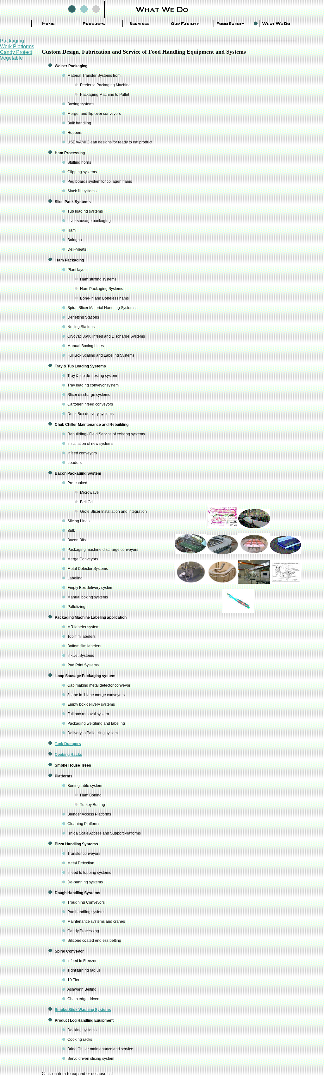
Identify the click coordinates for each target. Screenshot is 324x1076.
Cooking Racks (68, 754)
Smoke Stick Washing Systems (83, 1009)
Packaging (12, 40)
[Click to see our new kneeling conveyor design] (254, 526)
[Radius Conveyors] (222, 582)
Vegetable (11, 58)
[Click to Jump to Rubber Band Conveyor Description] (254, 552)
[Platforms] (191, 552)
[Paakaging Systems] (222, 526)
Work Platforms (17, 46)
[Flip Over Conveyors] (238, 611)
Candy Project (16, 52)
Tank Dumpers (68, 744)
